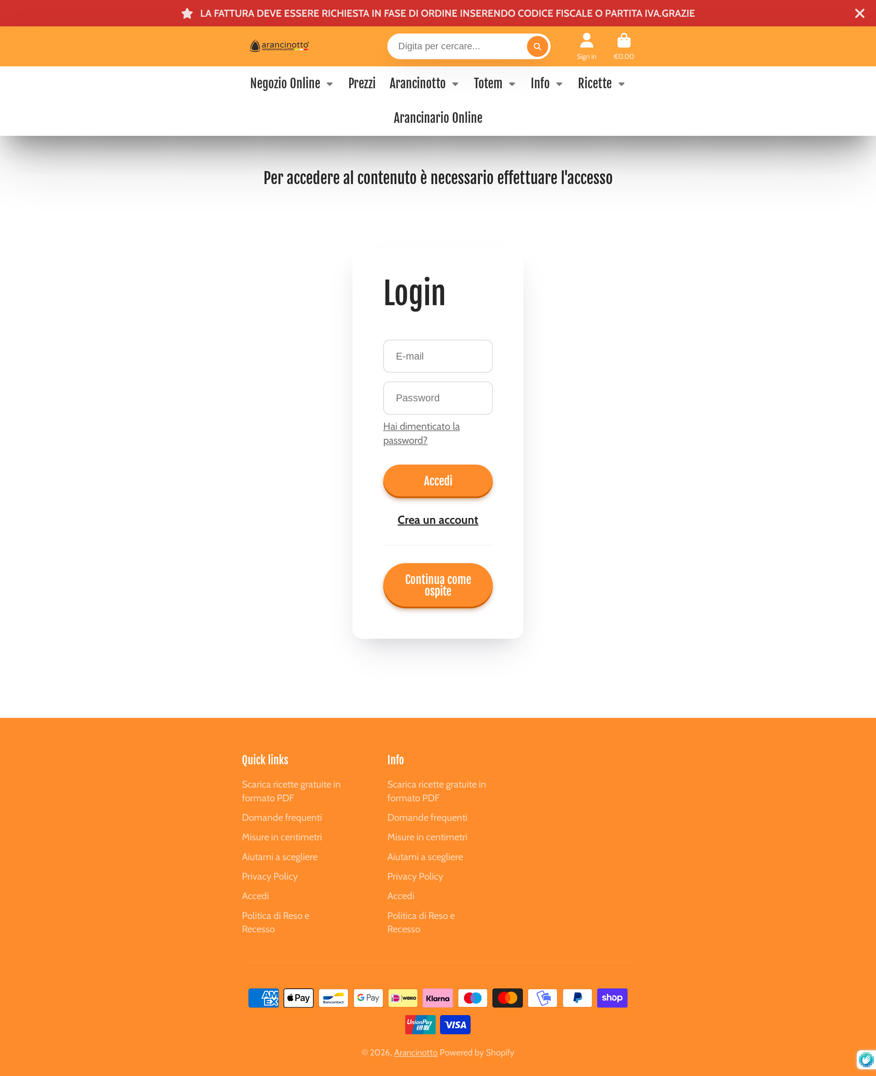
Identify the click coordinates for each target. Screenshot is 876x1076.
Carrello (624, 46)
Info (540, 83)
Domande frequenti (282, 817)
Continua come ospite (438, 585)
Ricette (595, 83)
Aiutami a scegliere (280, 857)
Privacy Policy (270, 876)
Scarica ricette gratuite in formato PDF (291, 790)
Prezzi (362, 83)
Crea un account (438, 520)
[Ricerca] (537, 46)
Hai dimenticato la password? (421, 433)
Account (586, 46)
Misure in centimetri (282, 837)
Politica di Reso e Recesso (275, 922)
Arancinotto (418, 83)
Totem (488, 83)
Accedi (438, 481)
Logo (293, 46)
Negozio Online (285, 83)
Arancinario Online (438, 118)
